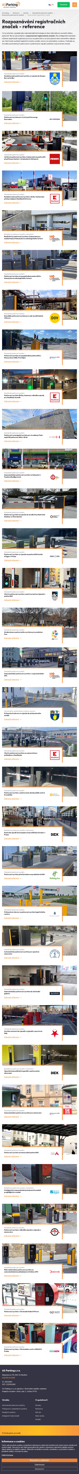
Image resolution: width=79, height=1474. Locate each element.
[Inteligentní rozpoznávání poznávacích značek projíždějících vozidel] (39, 1182)
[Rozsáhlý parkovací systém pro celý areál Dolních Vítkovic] (39, 307)
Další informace (7, 1455)
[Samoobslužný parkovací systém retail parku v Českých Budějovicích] (39, 466)
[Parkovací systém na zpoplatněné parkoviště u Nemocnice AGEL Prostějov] (39, 347)
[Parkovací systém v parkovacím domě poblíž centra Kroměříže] (39, 784)
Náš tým (38, 1412)
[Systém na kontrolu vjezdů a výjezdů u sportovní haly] (39, 1023)
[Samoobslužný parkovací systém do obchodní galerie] (39, 983)
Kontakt (38, 1419)
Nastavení (39, 1469)
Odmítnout (39, 1465)
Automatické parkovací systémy (13, 1405)
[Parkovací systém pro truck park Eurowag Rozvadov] (39, 109)
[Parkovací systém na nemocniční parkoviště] (39, 1142)
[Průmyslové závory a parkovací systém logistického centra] (39, 903)
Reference (39, 1409)
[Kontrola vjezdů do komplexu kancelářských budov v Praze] (39, 824)
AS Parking (5, 13)
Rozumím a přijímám (39, 1460)
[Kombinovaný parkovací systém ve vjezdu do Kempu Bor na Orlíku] (39, 69)
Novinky (38, 1405)
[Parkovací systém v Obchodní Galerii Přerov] (39, 1301)
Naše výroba (39, 1416)
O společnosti (41, 1400)
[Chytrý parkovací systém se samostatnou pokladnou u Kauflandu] (39, 745)
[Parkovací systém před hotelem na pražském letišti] (39, 864)
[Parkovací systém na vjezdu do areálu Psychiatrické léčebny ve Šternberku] (39, 506)
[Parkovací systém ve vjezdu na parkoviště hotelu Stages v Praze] (39, 546)
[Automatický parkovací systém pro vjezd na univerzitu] (39, 943)
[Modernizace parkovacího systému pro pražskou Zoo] (39, 625)
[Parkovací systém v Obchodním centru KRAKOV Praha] (39, 1341)
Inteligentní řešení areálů (10, 1416)
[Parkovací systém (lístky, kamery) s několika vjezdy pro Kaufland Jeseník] (39, 387)
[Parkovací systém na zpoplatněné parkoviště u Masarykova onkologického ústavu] (39, 268)
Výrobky (5, 1400)
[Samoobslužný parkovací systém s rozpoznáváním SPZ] (39, 665)
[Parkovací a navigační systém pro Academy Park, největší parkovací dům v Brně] (39, 427)
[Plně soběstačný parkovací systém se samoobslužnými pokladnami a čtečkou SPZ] (39, 1261)
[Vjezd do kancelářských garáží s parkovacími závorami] (39, 1062)
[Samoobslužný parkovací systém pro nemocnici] (39, 1102)
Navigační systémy (8, 1412)
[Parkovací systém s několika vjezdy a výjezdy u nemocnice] (39, 1221)
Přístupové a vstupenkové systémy (14, 1409)
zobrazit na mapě (8, 1377)
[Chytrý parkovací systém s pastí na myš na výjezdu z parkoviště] (39, 586)
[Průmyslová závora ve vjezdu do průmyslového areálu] (39, 705)
